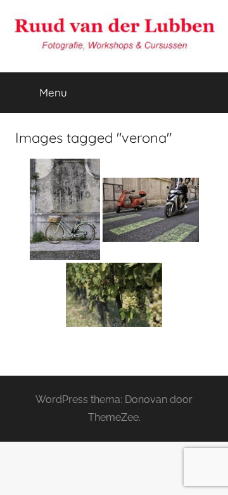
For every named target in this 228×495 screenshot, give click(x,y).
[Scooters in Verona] (151, 210)
